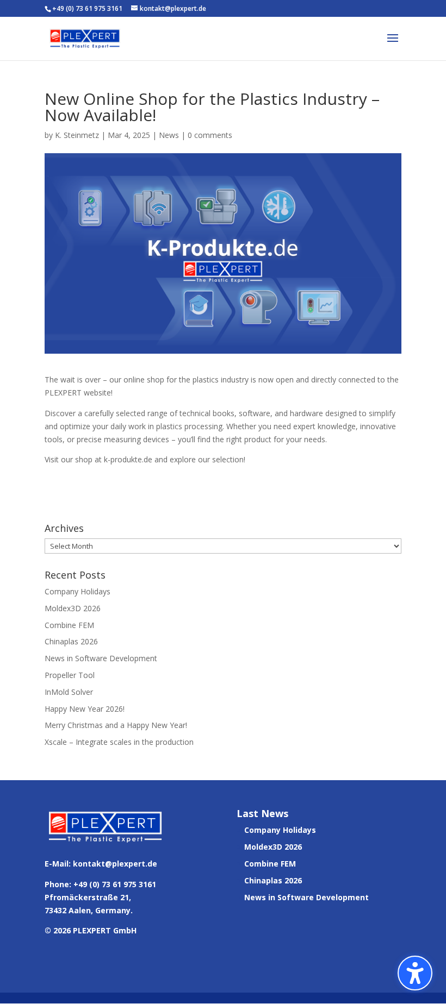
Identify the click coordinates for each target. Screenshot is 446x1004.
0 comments (210, 135)
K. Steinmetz (77, 135)
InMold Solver (69, 692)
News (169, 135)
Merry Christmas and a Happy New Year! (116, 725)
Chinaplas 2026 (71, 641)
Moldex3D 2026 (73, 608)
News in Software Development (101, 658)
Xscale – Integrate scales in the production (119, 742)
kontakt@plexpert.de (115, 863)
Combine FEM (69, 625)
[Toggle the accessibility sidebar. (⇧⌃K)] (415, 973)
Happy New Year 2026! (85, 709)
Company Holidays (77, 591)
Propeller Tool (70, 675)
